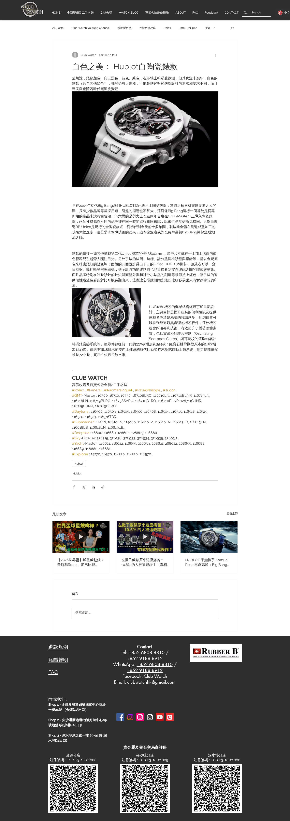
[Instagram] (130, 717)
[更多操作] (215, 55)
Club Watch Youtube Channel (90, 27)
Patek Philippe (188, 27)
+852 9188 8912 (145, 670)
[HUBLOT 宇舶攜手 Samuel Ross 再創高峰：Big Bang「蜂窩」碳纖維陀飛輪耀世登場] (209, 537)
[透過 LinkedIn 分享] (93, 487)
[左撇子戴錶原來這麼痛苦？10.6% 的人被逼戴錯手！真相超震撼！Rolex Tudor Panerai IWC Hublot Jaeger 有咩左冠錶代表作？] (145, 537)
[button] (233, 27)
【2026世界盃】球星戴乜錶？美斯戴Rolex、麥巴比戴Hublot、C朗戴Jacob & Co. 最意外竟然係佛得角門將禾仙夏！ (80, 562)
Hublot (79, 463)
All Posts (58, 27)
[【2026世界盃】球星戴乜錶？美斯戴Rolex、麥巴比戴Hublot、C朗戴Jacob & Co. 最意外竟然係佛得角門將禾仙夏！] (80, 537)
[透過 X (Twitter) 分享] (83, 487)
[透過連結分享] (103, 487)
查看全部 (232, 513)
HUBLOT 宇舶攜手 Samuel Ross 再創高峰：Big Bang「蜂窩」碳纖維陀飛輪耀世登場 (208, 562)
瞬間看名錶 (124, 27)
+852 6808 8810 (155, 664)
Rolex (167, 27)
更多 (208, 27)
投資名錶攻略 (147, 27)
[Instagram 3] (150, 717)
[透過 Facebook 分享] (74, 487)
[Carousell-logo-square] (170, 717)
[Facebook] (120, 717)
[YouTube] (160, 717)
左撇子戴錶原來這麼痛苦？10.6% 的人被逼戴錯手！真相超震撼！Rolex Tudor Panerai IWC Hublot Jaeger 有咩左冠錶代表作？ (145, 562)
